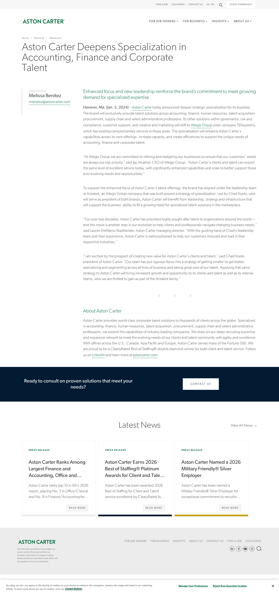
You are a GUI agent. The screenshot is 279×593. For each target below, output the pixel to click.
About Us (241, 21)
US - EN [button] (210, 4)
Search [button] (220, 4)
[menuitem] (163, 25)
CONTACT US (195, 4)
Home (43, 21)
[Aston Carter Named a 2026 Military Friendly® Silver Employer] (211, 477)
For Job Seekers (162, 21)
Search (259, 548)
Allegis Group (201, 125)
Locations (178, 4)
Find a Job (162, 4)
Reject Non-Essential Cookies (230, 586)
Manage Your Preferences (193, 586)
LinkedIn (98, 355)
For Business (194, 21)
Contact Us (200, 384)
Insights (219, 21)
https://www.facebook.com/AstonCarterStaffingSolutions (238, 548)
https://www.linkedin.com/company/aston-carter (232, 548)
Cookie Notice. (73, 589)
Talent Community (240, 4)
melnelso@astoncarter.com (49, 102)
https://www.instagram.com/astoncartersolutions (252, 548)
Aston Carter (142, 107)
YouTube (245, 548)
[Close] (273, 586)
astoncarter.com (145, 355)
